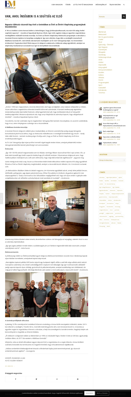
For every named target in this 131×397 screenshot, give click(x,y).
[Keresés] (124, 4)
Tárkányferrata (115, 219)
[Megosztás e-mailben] (77, 379)
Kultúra (100, 75)
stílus (100, 219)
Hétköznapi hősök (104, 57)
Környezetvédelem (105, 70)
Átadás (119, 223)
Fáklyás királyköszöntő (118, 193)
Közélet (7, 19)
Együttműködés (103, 190)
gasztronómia (103, 197)
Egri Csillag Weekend (105, 187)
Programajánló (103, 82)
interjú (110, 200)
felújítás (101, 193)
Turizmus (101, 93)
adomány (101, 177)
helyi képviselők (113, 197)
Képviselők (102, 65)
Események (102, 49)
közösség (117, 206)
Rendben (89, 393)
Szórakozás (102, 90)
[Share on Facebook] (15, 379)
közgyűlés (102, 206)
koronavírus (110, 203)
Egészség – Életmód (105, 44)
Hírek (100, 60)
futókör (108, 193)
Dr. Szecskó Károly (110, 184)
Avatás (101, 180)
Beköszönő (102, 34)
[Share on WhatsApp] (57, 379)
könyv (117, 203)
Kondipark (102, 203)
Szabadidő (102, 88)
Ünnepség (102, 226)
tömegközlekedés (104, 223)
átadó (108, 226)
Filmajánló (101, 52)
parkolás (117, 210)
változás (113, 223)
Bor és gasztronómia (105, 37)
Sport (100, 85)
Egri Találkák (116, 187)
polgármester (109, 213)
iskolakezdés (117, 200)
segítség (111, 216)
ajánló (120, 177)
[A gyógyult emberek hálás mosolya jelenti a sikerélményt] (1, 198)
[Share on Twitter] (36, 379)
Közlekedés (110, 206)
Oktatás (101, 77)
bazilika (107, 180)
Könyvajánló (102, 67)
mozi (111, 210)
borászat (121, 180)
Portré (100, 80)
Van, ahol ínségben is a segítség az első (33, 16)
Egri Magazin (102, 47)
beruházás (114, 180)
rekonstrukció (103, 216)
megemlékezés (103, 210)
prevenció (118, 213)
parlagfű (101, 213)
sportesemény (119, 216)
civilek (101, 184)
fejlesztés (119, 190)
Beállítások (102, 393)
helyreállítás (102, 200)
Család (100, 39)
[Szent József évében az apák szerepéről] (129, 198)
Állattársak (102, 32)
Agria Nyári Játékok (111, 177)
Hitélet (100, 62)
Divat (100, 42)
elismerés (112, 190)
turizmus (106, 219)
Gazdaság (102, 55)
